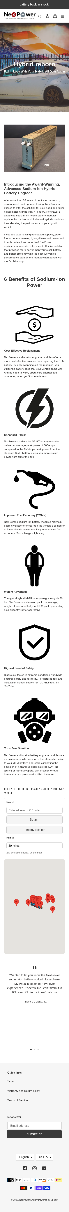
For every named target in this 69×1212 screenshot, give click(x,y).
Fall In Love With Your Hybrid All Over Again (34, 71)
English (24, 1157)
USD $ (43, 1157)
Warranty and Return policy (23, 1090)
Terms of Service (17, 1100)
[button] (28, 903)
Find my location (34, 829)
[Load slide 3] (38, 1049)
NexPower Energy (28, 1200)
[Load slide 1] (31, 1049)
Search (34, 819)
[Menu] (63, 16)
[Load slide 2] (34, 1049)
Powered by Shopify (48, 1200)
